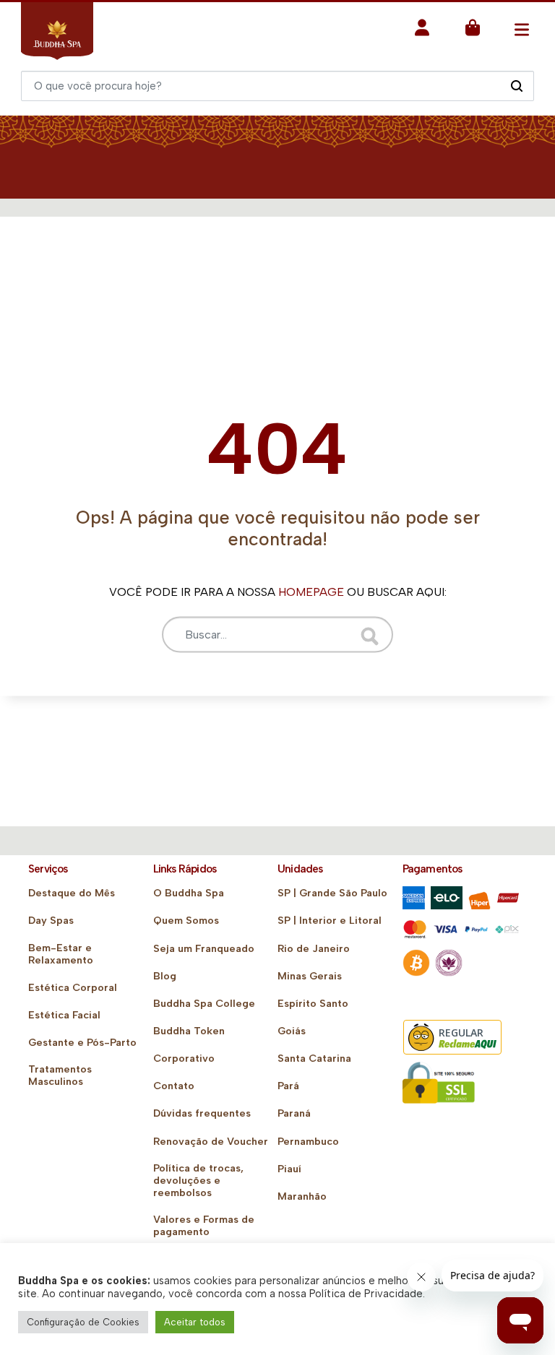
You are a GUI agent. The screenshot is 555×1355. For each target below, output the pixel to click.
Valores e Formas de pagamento (203, 1225)
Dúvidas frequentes (202, 1113)
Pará (288, 1086)
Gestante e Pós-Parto (82, 1042)
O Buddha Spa (188, 893)
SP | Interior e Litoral (330, 920)
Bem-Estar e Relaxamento (60, 954)
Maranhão (302, 1196)
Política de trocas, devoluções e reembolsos (198, 1180)
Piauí (289, 1169)
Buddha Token (189, 1031)
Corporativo (184, 1058)
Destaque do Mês (71, 893)
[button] (422, 32)
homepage (311, 591)
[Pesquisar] (516, 85)
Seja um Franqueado (203, 949)
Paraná (294, 1113)
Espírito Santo (313, 1003)
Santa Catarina (314, 1058)
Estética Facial (64, 1015)
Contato (173, 1086)
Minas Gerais (310, 976)
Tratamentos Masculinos (60, 1075)
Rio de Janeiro (314, 949)
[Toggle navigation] (521, 29)
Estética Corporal (72, 988)
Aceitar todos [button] (194, 1322)
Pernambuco (308, 1141)
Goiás (292, 1031)
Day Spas (51, 920)
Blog (164, 976)
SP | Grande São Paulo (332, 893)
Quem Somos (186, 920)
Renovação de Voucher (210, 1141)
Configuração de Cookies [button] (83, 1322)
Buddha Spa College (204, 1003)
